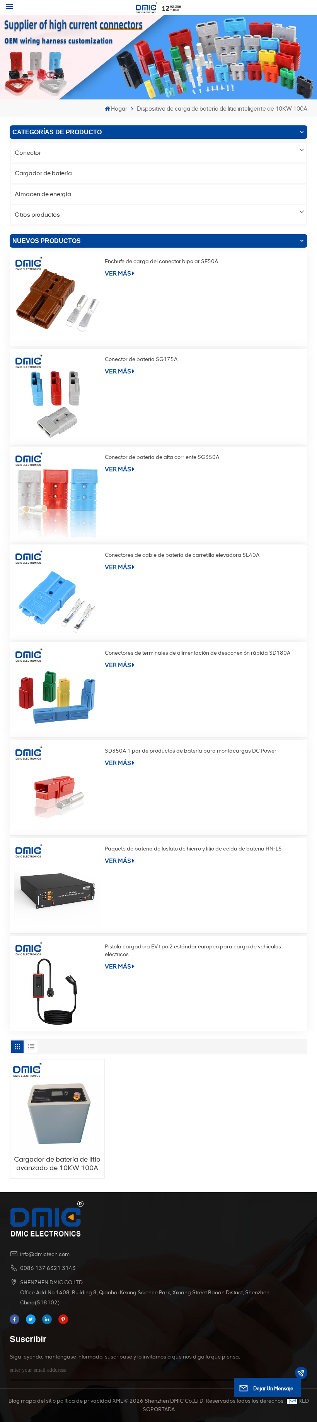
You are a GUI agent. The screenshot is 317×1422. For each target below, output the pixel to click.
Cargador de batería (43, 173)
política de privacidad (84, 1401)
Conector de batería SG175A (141, 359)
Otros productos (37, 214)
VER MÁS (118, 273)
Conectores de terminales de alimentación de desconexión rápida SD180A (197, 653)
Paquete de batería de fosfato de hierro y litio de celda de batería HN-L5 (193, 848)
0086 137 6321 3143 (48, 1268)
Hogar (119, 108)
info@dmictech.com (45, 1254)
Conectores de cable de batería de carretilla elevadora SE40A (182, 555)
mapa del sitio (38, 1401)
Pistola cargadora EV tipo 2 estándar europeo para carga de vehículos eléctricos (193, 950)
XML (117, 1401)
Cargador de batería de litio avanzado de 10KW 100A (57, 1163)
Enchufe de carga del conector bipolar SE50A (161, 261)
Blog (14, 1401)
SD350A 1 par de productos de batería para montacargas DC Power (190, 751)
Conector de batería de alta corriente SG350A (162, 457)
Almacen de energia (43, 194)
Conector (28, 152)
